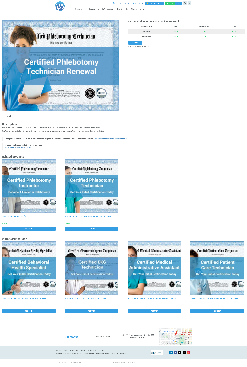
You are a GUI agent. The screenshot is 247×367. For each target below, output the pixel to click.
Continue (135, 42)
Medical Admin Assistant (103, 353)
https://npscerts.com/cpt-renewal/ (17, 148)
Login (171, 3)
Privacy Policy (63, 362)
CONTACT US (139, 3)
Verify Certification (156, 3)
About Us (91, 9)
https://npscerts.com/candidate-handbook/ (110, 139)
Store (178, 3)
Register (28, 229)
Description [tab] (8, 116)
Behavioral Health (61, 353)
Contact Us (101, 350)
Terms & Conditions (76, 362)
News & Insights (122, 9)
